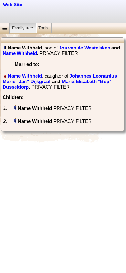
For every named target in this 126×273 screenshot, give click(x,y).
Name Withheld (20, 53)
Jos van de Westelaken (84, 47)
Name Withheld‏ (25, 76)
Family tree (23, 28)
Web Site (12, 4)
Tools (44, 28)
